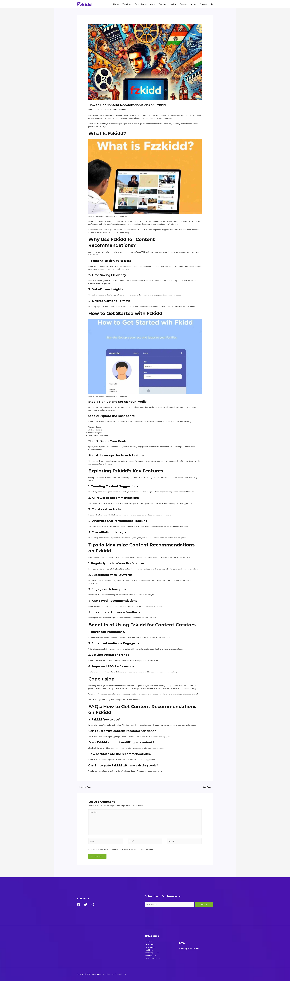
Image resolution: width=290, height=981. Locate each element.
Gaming (183, 4)
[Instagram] (92, 904)
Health (173, 4)
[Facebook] (78, 904)
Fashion (162, 4)
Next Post (208, 787)
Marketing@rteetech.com (189, 948)
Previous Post (84, 787)
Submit (204, 904)
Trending (126, 4)
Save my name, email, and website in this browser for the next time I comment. (122, 849)
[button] (212, 4)
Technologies (140, 4)
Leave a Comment (95, 109)
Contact (203, 4)
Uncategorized (151, 958)
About (193, 4)
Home (116, 4)
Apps (152, 4)
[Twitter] (85, 904)
